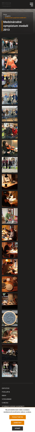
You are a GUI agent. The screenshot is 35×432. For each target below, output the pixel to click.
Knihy (4, 395)
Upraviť (17, 428)
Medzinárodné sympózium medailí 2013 (15, 17)
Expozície (5, 388)
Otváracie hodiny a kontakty (13, 406)
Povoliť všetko (17, 417)
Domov (5, 14)
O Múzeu (5, 403)
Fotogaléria (8, 16)
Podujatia (6, 392)
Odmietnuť (17, 422)
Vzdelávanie (6, 399)
